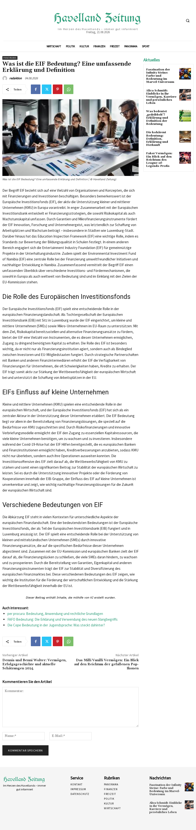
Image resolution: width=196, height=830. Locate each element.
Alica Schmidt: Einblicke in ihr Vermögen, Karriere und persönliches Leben (161, 97)
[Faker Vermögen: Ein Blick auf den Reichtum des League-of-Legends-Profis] (185, 158)
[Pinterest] (57, 89)
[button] (188, 20)
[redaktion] (5, 78)
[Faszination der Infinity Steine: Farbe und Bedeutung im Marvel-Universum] (185, 74)
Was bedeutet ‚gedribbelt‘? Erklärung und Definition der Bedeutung (157, 118)
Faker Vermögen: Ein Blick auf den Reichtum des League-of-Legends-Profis (159, 160)
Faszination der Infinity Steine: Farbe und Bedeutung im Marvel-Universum (160, 76)
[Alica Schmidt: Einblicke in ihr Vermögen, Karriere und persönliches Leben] (185, 95)
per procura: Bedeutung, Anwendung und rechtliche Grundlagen (55, 613)
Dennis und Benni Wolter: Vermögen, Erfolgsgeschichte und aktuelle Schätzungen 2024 (34, 664)
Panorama (9, 57)
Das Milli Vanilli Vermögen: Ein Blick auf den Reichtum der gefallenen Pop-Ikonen (106, 664)
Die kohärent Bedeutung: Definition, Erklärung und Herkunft (157, 139)
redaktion (15, 78)
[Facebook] (35, 89)
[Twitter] (46, 89)
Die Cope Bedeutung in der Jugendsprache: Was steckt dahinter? (56, 625)
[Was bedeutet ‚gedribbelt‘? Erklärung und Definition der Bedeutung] (185, 116)
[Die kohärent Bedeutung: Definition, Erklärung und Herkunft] (185, 137)
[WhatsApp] (68, 89)
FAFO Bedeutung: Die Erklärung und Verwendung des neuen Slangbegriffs (62, 619)
